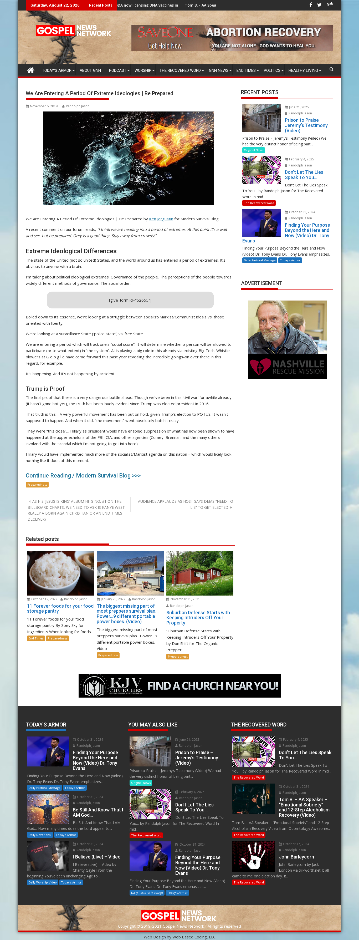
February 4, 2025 (301, 159)
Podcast (117, 70)
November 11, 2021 (185, 599)
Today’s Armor (56, 70)
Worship (143, 70)
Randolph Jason (77, 106)
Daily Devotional (40, 835)
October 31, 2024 (301, 212)
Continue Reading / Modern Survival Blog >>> (83, 475)
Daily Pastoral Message (260, 260)
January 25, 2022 (112, 599)
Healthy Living (303, 70)
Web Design (155, 936)
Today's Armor (290, 260)
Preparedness (37, 484)
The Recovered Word (180, 70)
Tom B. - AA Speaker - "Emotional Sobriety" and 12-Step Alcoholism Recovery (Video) (211, 5)
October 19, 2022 (43, 599)
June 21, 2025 (298, 107)
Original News (253, 150)
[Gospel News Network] (31, 69)
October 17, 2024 (295, 844)
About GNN (90, 70)
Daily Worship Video (43, 882)
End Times (246, 70)
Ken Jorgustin (161, 218)
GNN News (218, 70)
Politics (272, 70)
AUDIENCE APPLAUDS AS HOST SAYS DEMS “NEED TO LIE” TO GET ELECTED (185, 504)
